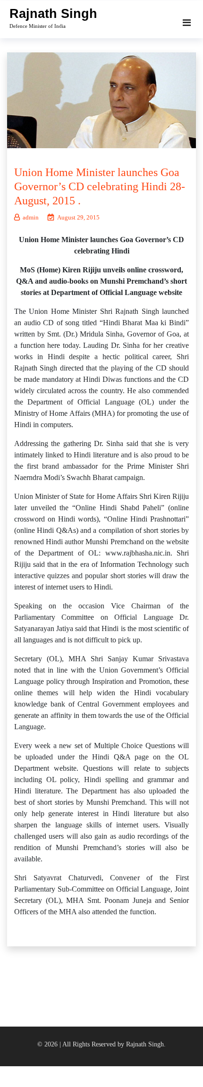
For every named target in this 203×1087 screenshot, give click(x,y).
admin (31, 217)
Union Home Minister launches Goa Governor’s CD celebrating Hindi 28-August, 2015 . (99, 186)
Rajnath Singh (53, 14)
